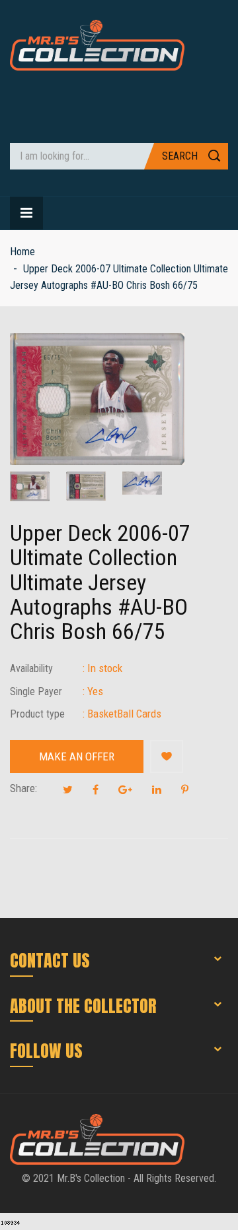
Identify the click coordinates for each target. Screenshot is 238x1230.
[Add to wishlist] (166, 756)
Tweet (68, 789)
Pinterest (184, 789)
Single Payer (36, 691)
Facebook (96, 789)
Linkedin (156, 789)
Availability (31, 668)
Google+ (125, 789)
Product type (37, 714)
